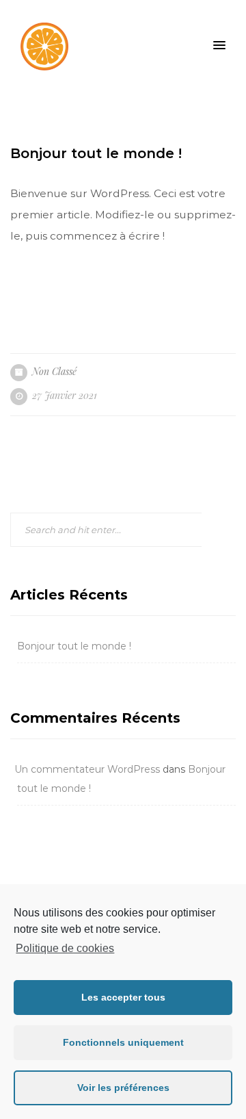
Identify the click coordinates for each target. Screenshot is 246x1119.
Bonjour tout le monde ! (74, 646)
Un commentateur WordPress (87, 769)
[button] (219, 46)
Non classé (54, 371)
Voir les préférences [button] (123, 1087)
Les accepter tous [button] (123, 997)
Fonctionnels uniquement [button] (123, 1042)
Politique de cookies (65, 948)
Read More (62, 299)
